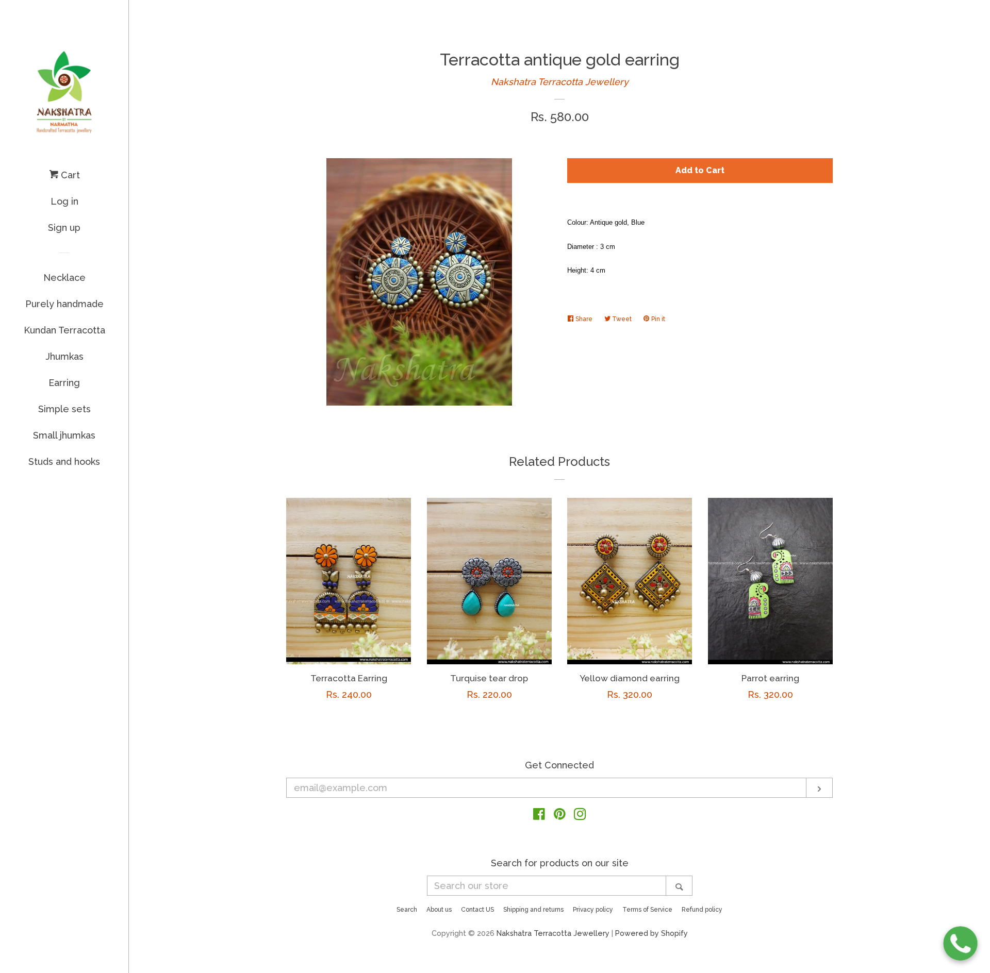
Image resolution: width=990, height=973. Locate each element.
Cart (69, 175)
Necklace (64, 277)
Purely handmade (64, 303)
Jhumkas (64, 356)
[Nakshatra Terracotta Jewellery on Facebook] (539, 815)
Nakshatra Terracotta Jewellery (560, 81)
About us (439, 909)
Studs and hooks (64, 461)
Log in (64, 201)
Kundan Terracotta (64, 330)
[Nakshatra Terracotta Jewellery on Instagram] (580, 815)
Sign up (64, 227)
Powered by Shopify (651, 933)
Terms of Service (647, 909)
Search (407, 909)
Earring (64, 382)
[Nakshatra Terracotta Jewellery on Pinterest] (559, 815)
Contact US (477, 909)
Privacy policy (593, 909)
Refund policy (702, 909)
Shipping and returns (533, 909)
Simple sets (64, 409)
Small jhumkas (64, 435)
